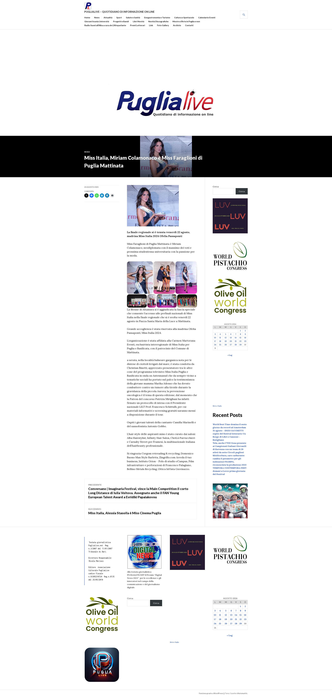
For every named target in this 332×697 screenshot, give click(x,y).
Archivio (177, 25)
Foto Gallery (163, 25)
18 (220, 341)
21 (236, 341)
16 (245, 338)
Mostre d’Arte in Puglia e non (186, 21)
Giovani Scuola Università (96, 21)
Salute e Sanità (133, 17)
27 (231, 345)
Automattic (242, 693)
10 (215, 338)
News (97, 17)
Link (151, 25)
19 (226, 341)
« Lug (230, 355)
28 (236, 345)
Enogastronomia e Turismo (157, 17)
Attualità (108, 17)
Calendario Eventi (206, 17)
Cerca (216, 186)
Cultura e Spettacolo (184, 17)
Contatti (189, 25)
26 (226, 345)
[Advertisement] (166, 55)
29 (240, 345)
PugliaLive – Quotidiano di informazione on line (119, 11)
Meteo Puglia (217, 406)
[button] (140, 277)
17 (215, 341)
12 (226, 338)
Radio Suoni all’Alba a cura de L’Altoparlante (105, 25)
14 (236, 338)
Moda (87, 152)
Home (87, 17)
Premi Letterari (137, 25)
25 (220, 345)
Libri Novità (138, 21)
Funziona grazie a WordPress (211, 693)
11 (220, 338)
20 (231, 341)
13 (231, 338)
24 (215, 345)
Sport (119, 17)
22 (240, 341)
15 (240, 338)
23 (245, 341)
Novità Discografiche (158, 21)
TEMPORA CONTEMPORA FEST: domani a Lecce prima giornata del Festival (230, 471)
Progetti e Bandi (121, 21)
